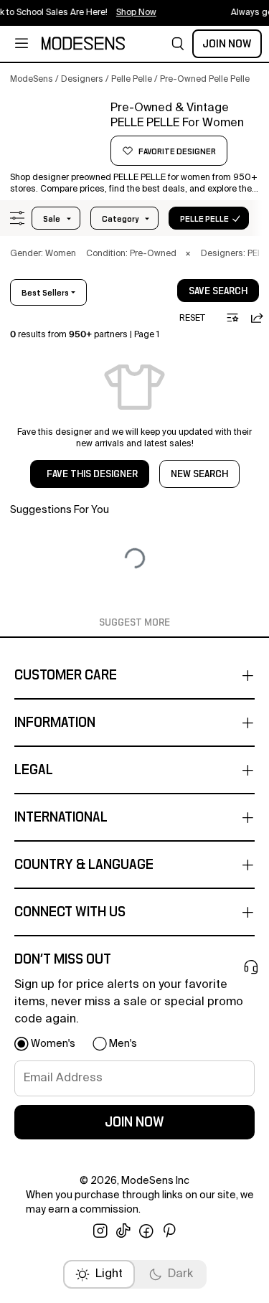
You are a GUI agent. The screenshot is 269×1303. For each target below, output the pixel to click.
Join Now (227, 44)
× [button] (188, 254)
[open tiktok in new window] (123, 1231)
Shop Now (130, 13)
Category (120, 219)
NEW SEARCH (199, 474)
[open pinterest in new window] (169, 1231)
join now (134, 1122)
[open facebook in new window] (146, 1231)
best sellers (45, 292)
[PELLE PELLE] (55, 134)
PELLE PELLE (204, 219)
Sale (51, 219)
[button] (178, 43)
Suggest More (134, 623)
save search (218, 291)
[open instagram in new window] (100, 1231)
